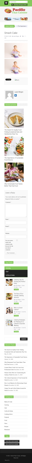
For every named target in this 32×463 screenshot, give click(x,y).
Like (21, 287)
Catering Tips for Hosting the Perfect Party (19, 281)
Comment (8, 202)
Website (7, 233)
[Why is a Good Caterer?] (9, 310)
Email (7, 226)
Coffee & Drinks (10, 275)
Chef (7, 271)
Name (7, 219)
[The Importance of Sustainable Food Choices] (14, 146)
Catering (8, 268)
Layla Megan (16, 36)
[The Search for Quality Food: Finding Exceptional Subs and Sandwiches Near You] (14, 118)
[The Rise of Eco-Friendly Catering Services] (9, 296)
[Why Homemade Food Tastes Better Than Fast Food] (14, 172)
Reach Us (7, 460)
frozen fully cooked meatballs (12, 441)
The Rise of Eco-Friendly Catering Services (19, 295)
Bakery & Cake (8, 401)
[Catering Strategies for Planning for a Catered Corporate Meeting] (9, 322)
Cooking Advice (8, 414)
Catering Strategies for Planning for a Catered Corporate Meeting (19, 322)
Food (5, 420)
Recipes (6, 426)
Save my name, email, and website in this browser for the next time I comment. (9, 245)
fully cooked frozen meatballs (12, 444)
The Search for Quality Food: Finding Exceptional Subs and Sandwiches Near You (13, 132)
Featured (6, 417)
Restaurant (7, 429)
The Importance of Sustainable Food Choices (15, 357)
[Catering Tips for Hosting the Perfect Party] (9, 282)
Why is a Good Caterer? (18, 308)
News (5, 423)
